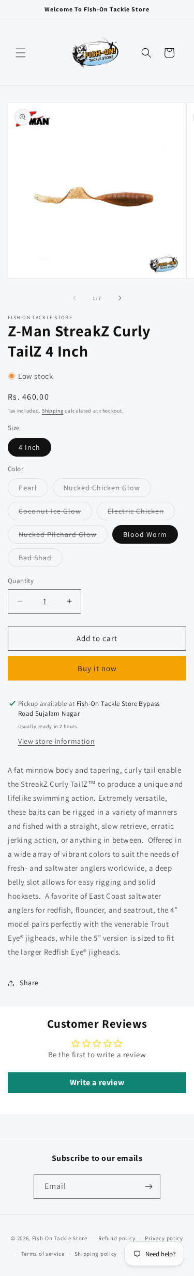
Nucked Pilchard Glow (63, 536)
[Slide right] (120, 298)
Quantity (21, 580)
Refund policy (116, 1238)
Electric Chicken (141, 513)
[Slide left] (74, 298)
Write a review (97, 1082)
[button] (20, 52)
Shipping (53, 410)
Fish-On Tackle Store (59, 1237)
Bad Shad (41, 559)
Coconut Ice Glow (55, 513)
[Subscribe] (148, 1186)
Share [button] (29, 982)
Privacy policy (164, 1238)
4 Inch (29, 447)
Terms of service (43, 1253)
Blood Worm (145, 534)
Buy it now (97, 668)
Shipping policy (95, 1253)
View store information (56, 741)
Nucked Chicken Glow (107, 490)
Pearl (33, 490)
